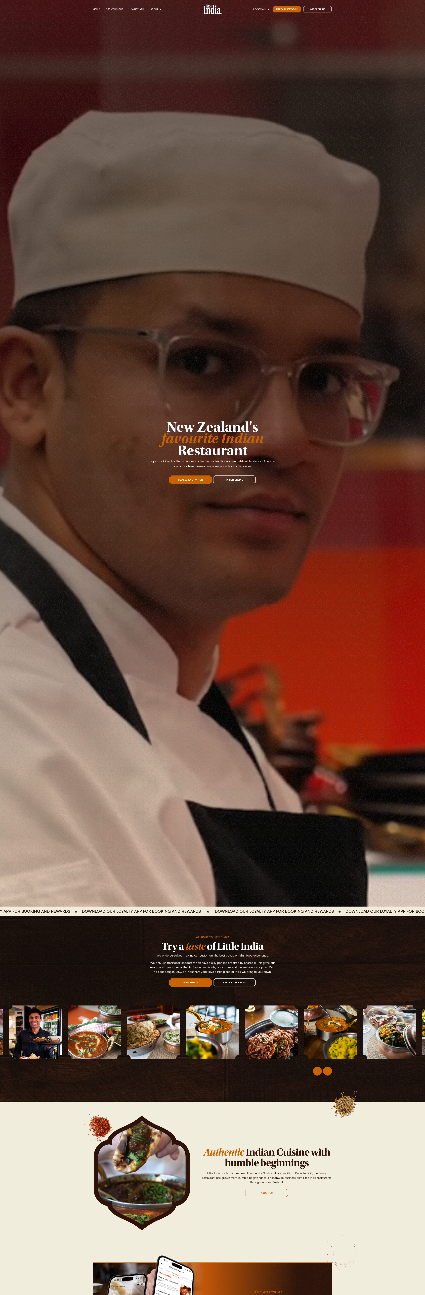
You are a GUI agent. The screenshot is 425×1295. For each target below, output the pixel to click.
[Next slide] (327, 1071)
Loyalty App (137, 9)
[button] (156, 9)
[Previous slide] (317, 1071)
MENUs (96, 9)
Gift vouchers (114, 9)
